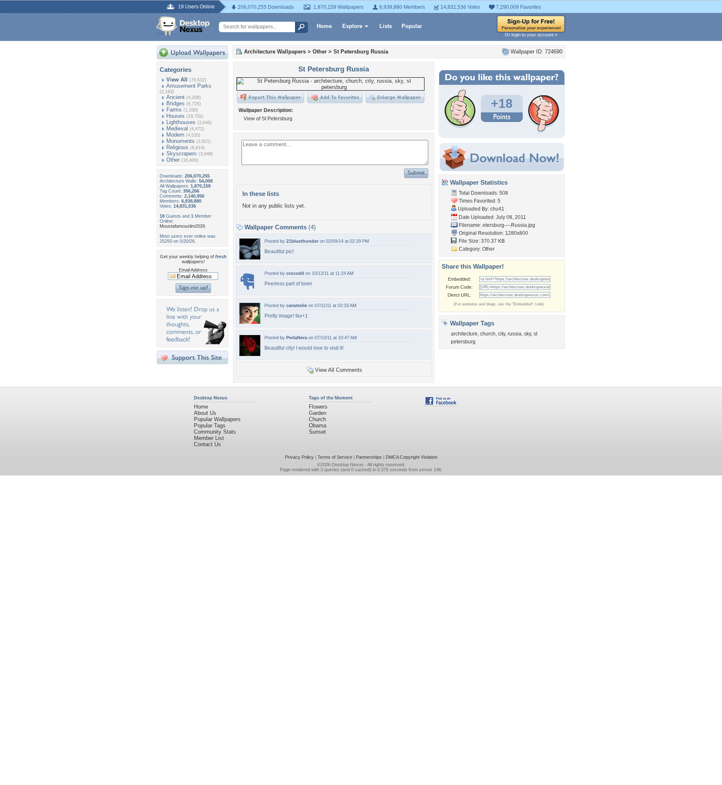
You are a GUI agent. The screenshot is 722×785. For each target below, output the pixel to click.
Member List (209, 438)
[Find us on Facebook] (441, 404)
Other (173, 160)
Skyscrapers (181, 153)
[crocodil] (246, 290)
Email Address (193, 269)
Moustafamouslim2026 (182, 226)
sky (527, 334)
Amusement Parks (188, 86)
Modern (175, 135)
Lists (385, 26)
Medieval (177, 128)
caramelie (296, 305)
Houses (175, 116)
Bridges (175, 103)
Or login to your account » (531, 34)
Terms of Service (335, 457)
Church (317, 419)
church (488, 334)
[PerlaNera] (249, 354)
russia (514, 334)
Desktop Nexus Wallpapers (183, 26)
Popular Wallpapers (217, 419)
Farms (174, 110)
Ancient (175, 97)
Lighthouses (181, 122)
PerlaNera (296, 337)
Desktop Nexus (348, 464)
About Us (205, 413)
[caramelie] (249, 322)
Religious (177, 147)
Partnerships (369, 457)
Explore (352, 26)
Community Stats (215, 432)
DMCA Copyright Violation (411, 457)
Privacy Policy (299, 457)
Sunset (317, 432)
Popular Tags (210, 425)
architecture (464, 334)
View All (177, 79)
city (501, 334)
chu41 (497, 209)
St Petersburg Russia (360, 51)
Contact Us (207, 444)
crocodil (295, 273)
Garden (317, 413)
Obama (317, 425)
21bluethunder (302, 241)
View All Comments (338, 370)
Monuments (180, 141)
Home (324, 26)
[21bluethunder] (249, 257)
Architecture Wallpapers (275, 51)
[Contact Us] (194, 342)
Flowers (318, 407)
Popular (412, 26)
